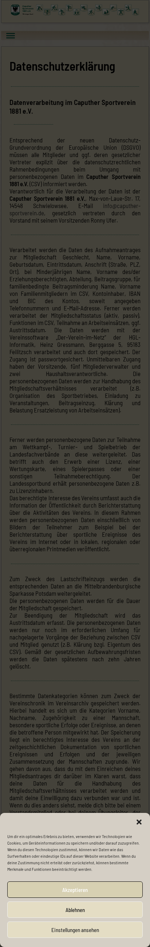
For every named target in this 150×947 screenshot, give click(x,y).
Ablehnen (75, 910)
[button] (139, 822)
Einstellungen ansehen (75, 930)
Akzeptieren (75, 890)
